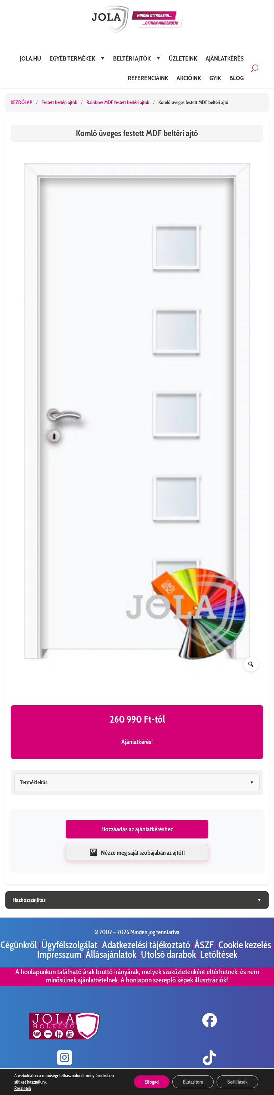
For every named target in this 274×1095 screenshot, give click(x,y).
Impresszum (59, 954)
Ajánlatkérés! (137, 742)
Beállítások (237, 1082)
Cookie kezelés (244, 945)
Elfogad (151, 1082)
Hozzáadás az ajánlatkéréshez (137, 829)
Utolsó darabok (168, 954)
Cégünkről (19, 945)
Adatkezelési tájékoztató (146, 945)
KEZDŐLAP (21, 102)
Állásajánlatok (112, 954)
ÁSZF (204, 945)
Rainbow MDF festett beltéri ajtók (118, 102)
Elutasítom (193, 1082)
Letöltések (218, 954)
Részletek (22, 1088)
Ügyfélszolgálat (70, 945)
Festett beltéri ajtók (59, 102)
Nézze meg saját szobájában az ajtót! (143, 852)
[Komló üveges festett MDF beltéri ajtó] (137, 412)
